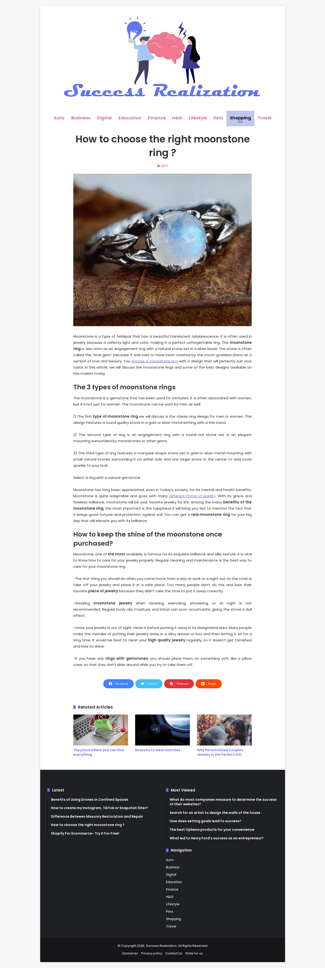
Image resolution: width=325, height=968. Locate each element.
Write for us (194, 953)
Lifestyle (198, 118)
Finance (157, 118)
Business (80, 118)
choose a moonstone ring (154, 361)
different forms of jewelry (192, 495)
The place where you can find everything (98, 752)
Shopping (240, 118)
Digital (104, 118)
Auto (59, 118)
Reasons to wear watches (157, 750)
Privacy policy (151, 953)
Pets (218, 118)
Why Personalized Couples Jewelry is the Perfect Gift (220, 752)
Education (129, 118)
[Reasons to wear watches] (162, 730)
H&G (177, 118)
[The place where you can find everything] (100, 730)
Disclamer (130, 953)
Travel (264, 118)
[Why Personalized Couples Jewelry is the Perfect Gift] (224, 730)
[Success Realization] (162, 58)
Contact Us (173, 953)
